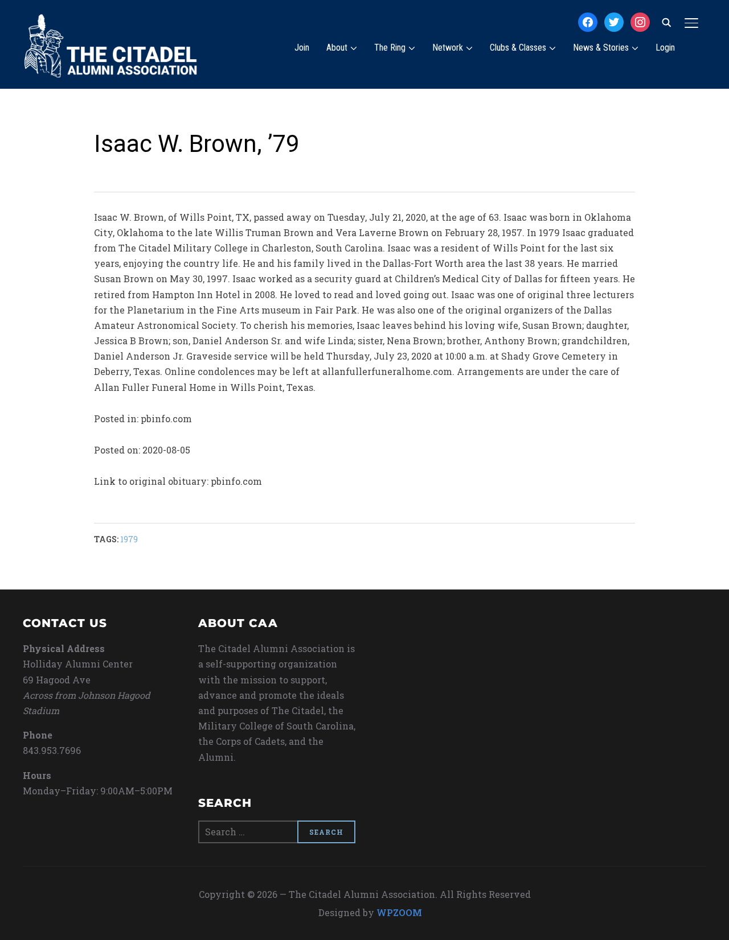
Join (301, 47)
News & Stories (601, 47)
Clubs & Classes (518, 47)
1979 (129, 539)
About (336, 47)
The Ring (390, 47)
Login (665, 47)
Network (447, 47)
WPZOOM (399, 912)
